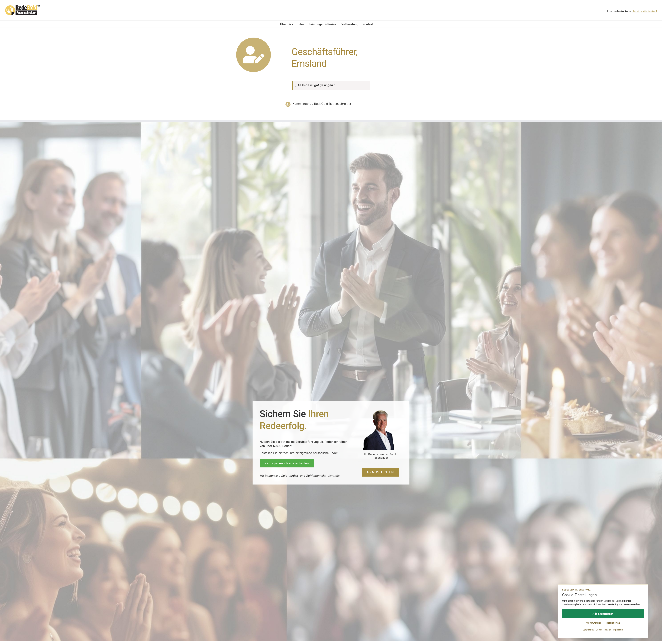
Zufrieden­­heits (316, 475)
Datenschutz (588, 630)
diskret (280, 441)
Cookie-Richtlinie (603, 630)
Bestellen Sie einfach (274, 453)
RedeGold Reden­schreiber (332, 103)
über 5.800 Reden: (279, 446)
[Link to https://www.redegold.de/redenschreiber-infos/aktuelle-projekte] (253, 55)
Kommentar (301, 103)
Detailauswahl (613, 623)
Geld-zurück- (290, 475)
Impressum (618, 630)
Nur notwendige (593, 623)
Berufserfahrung (307, 441)
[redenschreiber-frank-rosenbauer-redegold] (380, 411)
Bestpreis (271, 475)
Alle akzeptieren (603, 613)
